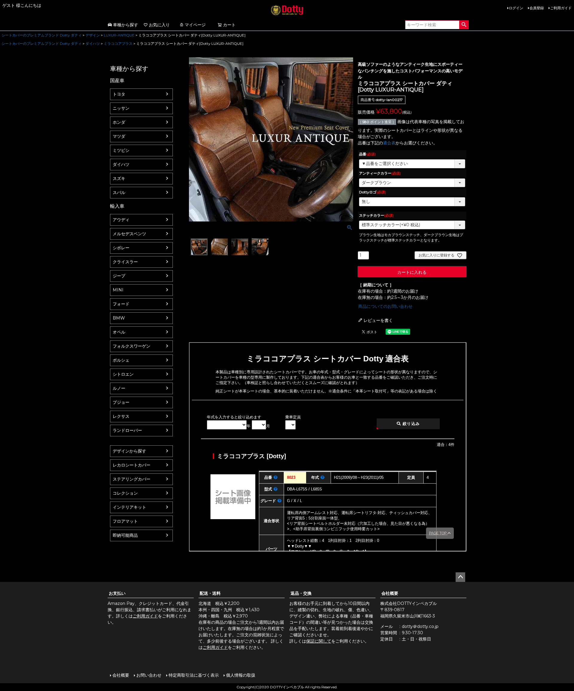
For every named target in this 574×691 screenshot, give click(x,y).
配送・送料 (210, 593)
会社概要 (389, 593)
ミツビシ (121, 150)
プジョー (121, 402)
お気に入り (159, 24)
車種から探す (125, 24)
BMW (119, 318)
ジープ (119, 276)
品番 (367, 154)
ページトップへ (460, 577)
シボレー (121, 247)
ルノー (119, 388)
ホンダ (119, 122)
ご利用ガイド (561, 8)
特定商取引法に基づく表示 (194, 675)
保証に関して (318, 641)
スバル (119, 192)
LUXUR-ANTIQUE (119, 35)
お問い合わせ (148, 675)
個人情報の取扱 (240, 675)
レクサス (121, 416)
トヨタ (119, 94)
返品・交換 (301, 593)
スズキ (119, 178)
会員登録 (536, 8)
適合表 (389, 143)
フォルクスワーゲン (131, 346)
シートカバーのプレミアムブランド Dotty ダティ (41, 35)
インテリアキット (129, 507)
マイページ (195, 24)
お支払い (117, 593)
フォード (121, 304)
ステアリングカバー (131, 479)
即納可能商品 (125, 535)
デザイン (93, 35)
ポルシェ (121, 360)
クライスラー (125, 262)
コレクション (125, 493)
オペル (119, 332)
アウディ (121, 219)
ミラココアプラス (118, 43)
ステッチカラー (376, 215)
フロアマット (125, 521)
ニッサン (121, 108)
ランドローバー (127, 430)
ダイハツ (93, 43)
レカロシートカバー (131, 465)
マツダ (119, 136)
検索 (463, 25)
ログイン (516, 8)
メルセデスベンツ (129, 233)
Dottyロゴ (372, 192)
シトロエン (123, 374)
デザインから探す (129, 451)
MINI (118, 290)
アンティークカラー (380, 173)
